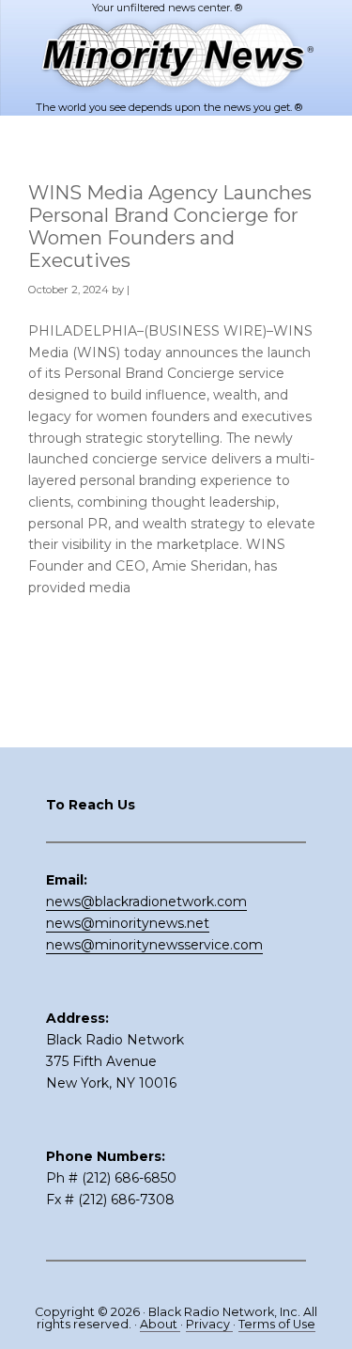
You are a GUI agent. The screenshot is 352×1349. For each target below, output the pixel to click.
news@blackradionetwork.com (146, 901)
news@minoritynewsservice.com (154, 944)
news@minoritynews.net (127, 923)
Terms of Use (276, 1324)
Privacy (209, 1324)
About (160, 1324)
